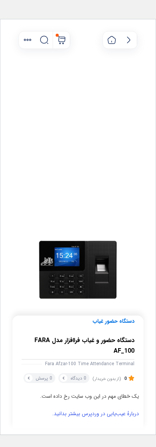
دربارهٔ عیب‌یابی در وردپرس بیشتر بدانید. (95, 413)
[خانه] (111, 39)
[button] (27, 39)
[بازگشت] (128, 39)
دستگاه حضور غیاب (113, 321)
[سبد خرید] (61, 39)
